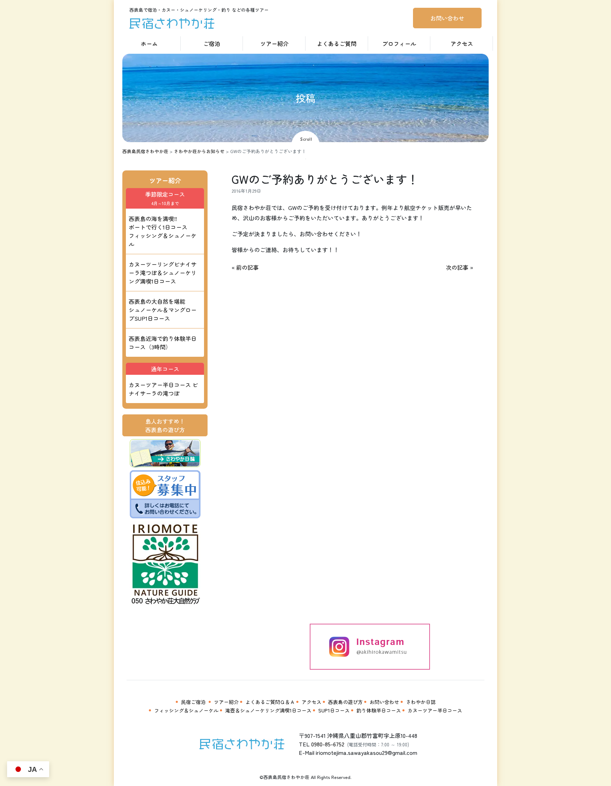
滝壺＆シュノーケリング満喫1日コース (268, 710)
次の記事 (457, 267)
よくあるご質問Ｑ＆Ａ (270, 701)
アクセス (461, 43)
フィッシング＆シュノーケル (186, 710)
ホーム (149, 43)
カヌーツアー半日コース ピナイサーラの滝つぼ (163, 388)
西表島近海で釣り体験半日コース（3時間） (163, 342)
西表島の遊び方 (345, 701)
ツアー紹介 (274, 43)
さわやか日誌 (421, 701)
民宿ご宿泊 (193, 701)
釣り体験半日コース (378, 710)
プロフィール (399, 43)
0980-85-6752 (327, 744)
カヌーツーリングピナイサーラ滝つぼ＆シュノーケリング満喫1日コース (163, 272)
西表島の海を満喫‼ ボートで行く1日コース (163, 231)
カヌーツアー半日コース (435, 710)
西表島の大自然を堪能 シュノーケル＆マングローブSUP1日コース (163, 309)
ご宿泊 (211, 43)
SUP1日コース (334, 710)
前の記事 (247, 267)
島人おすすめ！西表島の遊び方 (165, 425)
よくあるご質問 (336, 43)
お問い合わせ (447, 18)
